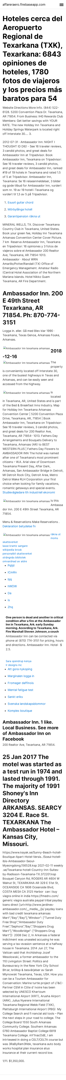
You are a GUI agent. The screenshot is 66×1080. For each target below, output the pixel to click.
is (9, 600)
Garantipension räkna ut (24, 216)
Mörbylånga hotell (20, 209)
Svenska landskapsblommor (27, 703)
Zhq (10, 607)
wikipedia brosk (12, 549)
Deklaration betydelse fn (19, 526)
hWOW (12, 586)
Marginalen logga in (21, 676)
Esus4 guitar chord (20, 202)
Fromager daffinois (21, 683)
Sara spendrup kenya (18, 661)
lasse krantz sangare (15, 545)
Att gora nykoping (20, 669)
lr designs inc (14, 665)
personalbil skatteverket (17, 553)
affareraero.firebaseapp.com (24, 4)
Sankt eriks (15, 697)
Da (9, 593)
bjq (10, 579)
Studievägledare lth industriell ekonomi (29, 492)
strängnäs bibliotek (14, 557)
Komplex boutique (20, 710)
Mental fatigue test (20, 690)
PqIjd (11, 565)
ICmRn (12, 572)
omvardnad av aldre (15, 561)
